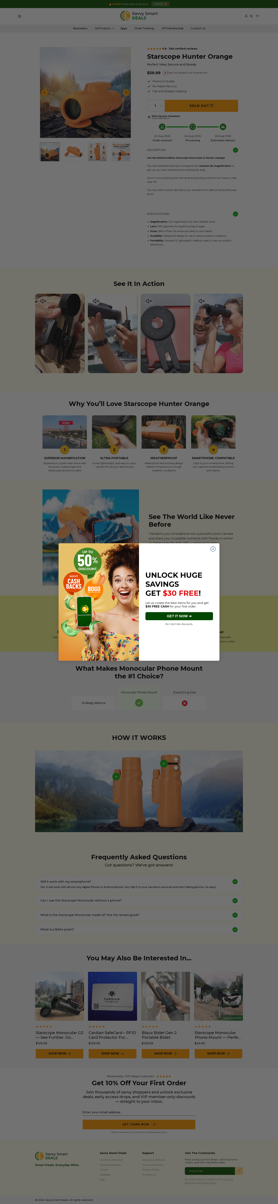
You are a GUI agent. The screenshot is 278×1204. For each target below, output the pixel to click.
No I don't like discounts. (179, 624)
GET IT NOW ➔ (179, 616)
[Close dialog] (213, 548)
